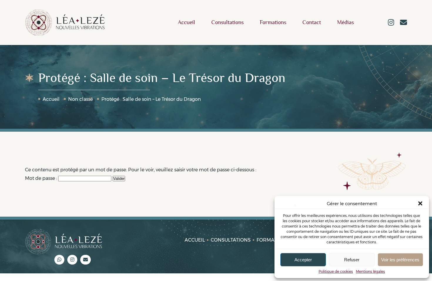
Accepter (303, 259)
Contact (311, 22)
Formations (273, 22)
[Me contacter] (403, 22)
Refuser (351, 259)
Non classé (80, 99)
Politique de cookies (336, 271)
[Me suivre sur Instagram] (391, 22)
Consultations (227, 22)
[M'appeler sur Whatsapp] (59, 260)
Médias (345, 22)
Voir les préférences (400, 259)
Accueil (186, 22)
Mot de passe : (41, 178)
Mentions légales (370, 271)
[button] (420, 203)
